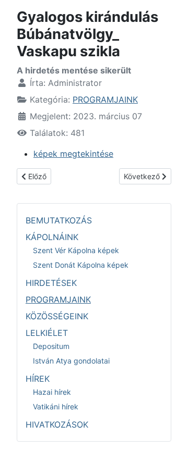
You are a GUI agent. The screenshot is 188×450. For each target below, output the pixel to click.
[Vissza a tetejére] (170, 431)
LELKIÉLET (47, 333)
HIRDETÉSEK (51, 283)
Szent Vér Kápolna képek (76, 250)
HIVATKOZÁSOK (57, 424)
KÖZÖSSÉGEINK (57, 316)
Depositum (51, 346)
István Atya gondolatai (71, 360)
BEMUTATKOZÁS (59, 220)
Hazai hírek (52, 392)
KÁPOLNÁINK (52, 237)
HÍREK (38, 378)
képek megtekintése (73, 153)
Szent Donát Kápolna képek (80, 264)
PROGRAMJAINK (105, 99)
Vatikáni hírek (55, 406)
